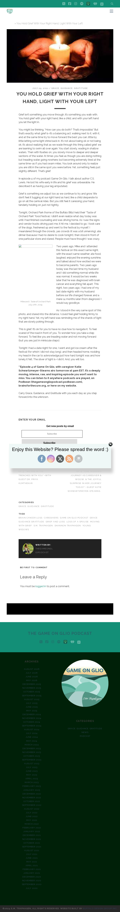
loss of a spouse (78, 521)
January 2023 (31, 790)
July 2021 (31, 854)
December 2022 (31, 794)
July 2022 (31, 812)
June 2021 (32, 858)
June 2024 (32, 737)
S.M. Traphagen (43, 525)
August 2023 (31, 763)
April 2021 (32, 865)
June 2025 (32, 707)
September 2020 (32, 884)
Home (10, 23)
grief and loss (55, 521)
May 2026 (31, 680)
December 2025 (31, 684)
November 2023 (31, 752)
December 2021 (32, 835)
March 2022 (32, 824)
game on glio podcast (74, 518)
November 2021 (31, 839)
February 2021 (32, 869)
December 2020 (31, 877)
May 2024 (31, 741)
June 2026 (32, 676)
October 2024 (31, 722)
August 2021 (31, 850)
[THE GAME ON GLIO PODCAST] (10, 12)
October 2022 (31, 801)
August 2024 (31, 729)
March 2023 (32, 782)
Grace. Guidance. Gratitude (69, 88)
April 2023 (31, 778)
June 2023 (32, 771)
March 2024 (32, 745)
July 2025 (31, 703)
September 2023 (31, 760)
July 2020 (32, 888)
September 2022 (31, 805)
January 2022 (31, 831)
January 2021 (31, 873)
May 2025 (31, 710)
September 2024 (32, 726)
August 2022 (31, 809)
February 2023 (31, 786)
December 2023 (31, 748)
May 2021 (31, 862)
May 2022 (31, 820)
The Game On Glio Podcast (60, 633)
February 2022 (31, 828)
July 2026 (32, 673)
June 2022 (32, 816)
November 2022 (31, 797)
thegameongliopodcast (44, 550)
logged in (40, 586)
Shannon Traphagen (68, 525)
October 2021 (31, 843)
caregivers (51, 518)
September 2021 (31, 846)
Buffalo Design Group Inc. (100, 908)
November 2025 (31, 688)
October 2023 (31, 756)
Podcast (85, 736)
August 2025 (31, 699)
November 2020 (31, 880)
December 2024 (31, 714)
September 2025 (31, 695)
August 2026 (31, 669)
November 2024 (31, 718)
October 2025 (31, 692)
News (85, 732)
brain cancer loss (30, 518)
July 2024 (32, 733)
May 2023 (31, 775)
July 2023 (31, 767)
